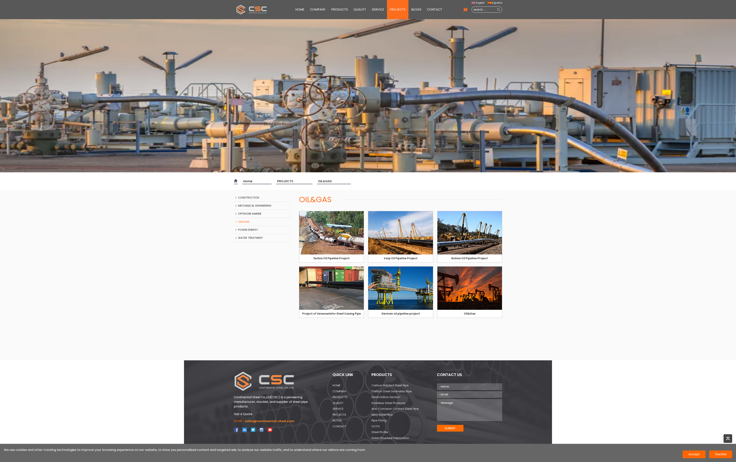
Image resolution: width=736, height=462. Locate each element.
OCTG (375, 426)
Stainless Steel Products (388, 403)
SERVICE (378, 9)
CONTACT (434, 9)
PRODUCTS (339, 9)
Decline (720, 454)
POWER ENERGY (248, 230)
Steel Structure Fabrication (390, 438)
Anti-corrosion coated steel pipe (395, 409)
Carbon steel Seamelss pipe (391, 391)
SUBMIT (450, 428)
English (480, 3)
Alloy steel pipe (382, 415)
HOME (299, 9)
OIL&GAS (325, 181)
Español (497, 3)
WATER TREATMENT (250, 238)
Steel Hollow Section (385, 397)
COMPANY (317, 9)
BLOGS (416, 9)
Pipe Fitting (379, 420)
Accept (694, 454)
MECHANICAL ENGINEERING (254, 206)
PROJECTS (398, 9)
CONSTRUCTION (248, 198)
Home (247, 181)
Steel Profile (379, 432)
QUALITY (360, 9)
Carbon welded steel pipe (390, 385)
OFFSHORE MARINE (249, 214)
